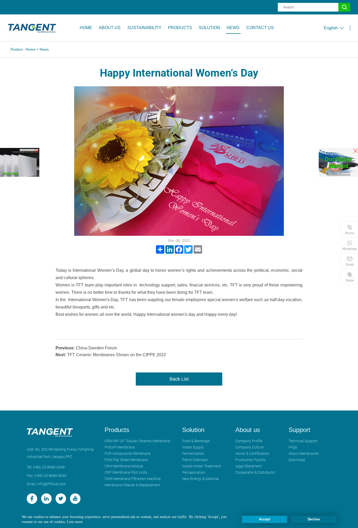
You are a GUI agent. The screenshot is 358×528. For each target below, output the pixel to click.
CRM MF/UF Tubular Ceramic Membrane (137, 441)
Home (86, 27)
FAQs (293, 447)
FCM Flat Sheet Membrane (126, 460)
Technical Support (303, 441)
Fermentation (193, 453)
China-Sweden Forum (86, 348)
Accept (264, 519)
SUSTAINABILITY (144, 27)
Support (299, 429)
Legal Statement (248, 466)
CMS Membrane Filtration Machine (133, 479)
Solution (193, 429)
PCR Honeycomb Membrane (127, 453)
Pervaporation (193, 472)
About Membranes (304, 453)
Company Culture (249, 447)
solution (209, 27)
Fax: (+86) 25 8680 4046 (46, 475)
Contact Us (260, 27)
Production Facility (250, 460)
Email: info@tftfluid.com (46, 484)
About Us (110, 27)
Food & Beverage (196, 441)
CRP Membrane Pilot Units (126, 472)
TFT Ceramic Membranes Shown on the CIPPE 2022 (111, 355)
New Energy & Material (200, 479)
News (233, 27)
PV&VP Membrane (120, 447)
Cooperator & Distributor (255, 472)
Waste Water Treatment (201, 466)
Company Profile (248, 441)
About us (247, 429)
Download (297, 460)
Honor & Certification (252, 453)
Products (180, 27)
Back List (179, 379)
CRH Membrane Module (124, 466)
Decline (314, 519)
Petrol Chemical (195, 460)
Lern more (75, 522)
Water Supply (193, 447)
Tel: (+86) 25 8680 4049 (46, 467)
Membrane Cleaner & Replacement (132, 485)
